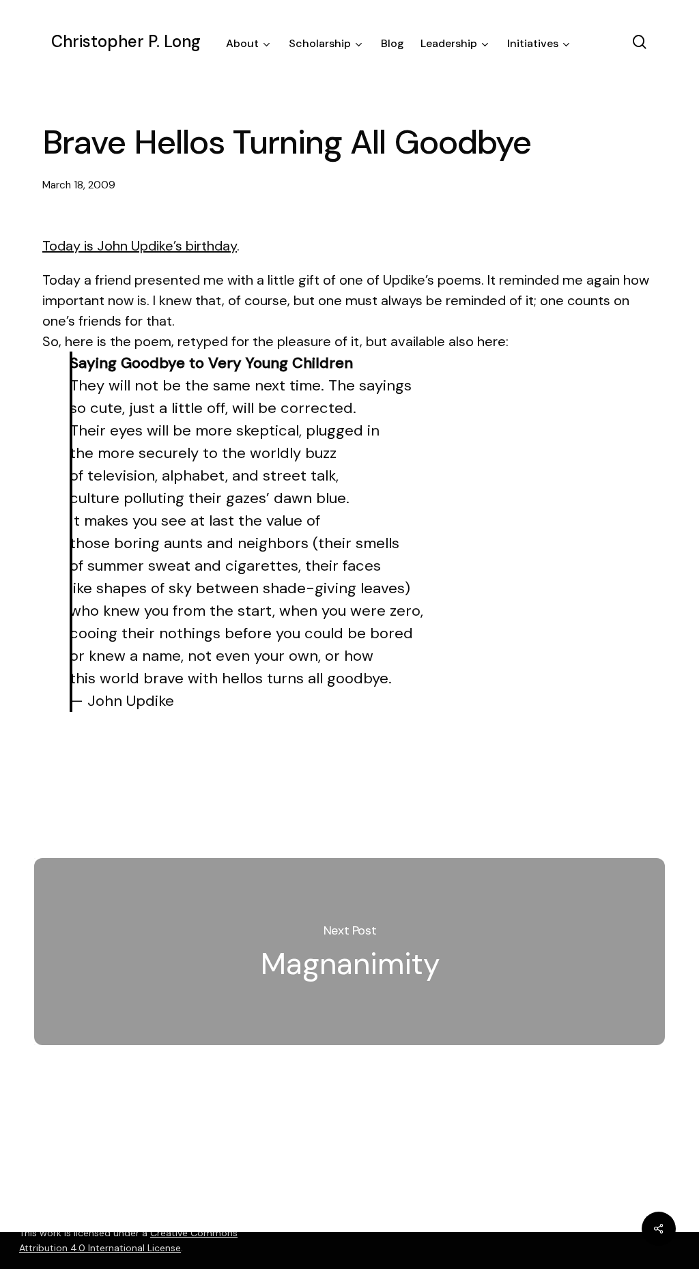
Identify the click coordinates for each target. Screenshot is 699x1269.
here (491, 341)
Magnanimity (349, 951)
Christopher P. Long (126, 41)
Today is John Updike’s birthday (139, 246)
